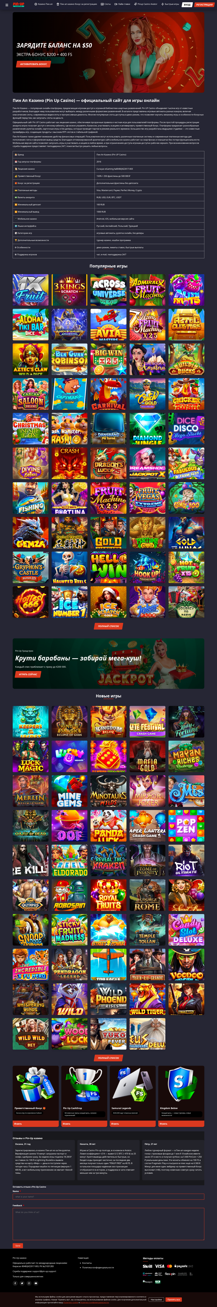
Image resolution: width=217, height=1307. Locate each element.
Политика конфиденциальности (98, 1267)
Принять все (174, 1299)
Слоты (107, 4)
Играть (18, 1123)
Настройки (156, 1299)
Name (16, 1191)
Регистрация (204, 4)
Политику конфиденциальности (94, 1302)
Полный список (108, 626)
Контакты (87, 1263)
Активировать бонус (33, 64)
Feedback (17, 1205)
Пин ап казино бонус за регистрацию (78, 4)
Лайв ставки (124, 4)
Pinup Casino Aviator (147, 4)
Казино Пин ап (45, 4)
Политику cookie (70, 1302)
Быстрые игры (172, 4)
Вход (187, 4)
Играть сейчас (28, 674)
